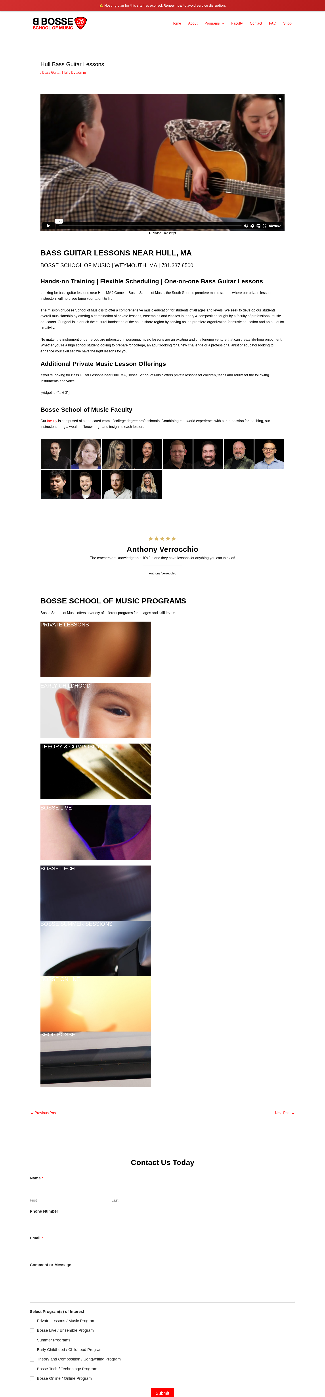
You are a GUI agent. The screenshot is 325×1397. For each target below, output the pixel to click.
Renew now (173, 5)
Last (115, 1200)
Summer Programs (53, 1340)
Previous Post (43, 1113)
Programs (212, 23)
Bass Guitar (51, 72)
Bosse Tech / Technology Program (67, 1369)
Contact (256, 23)
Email (36, 1238)
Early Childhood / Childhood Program (70, 1349)
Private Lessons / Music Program (66, 1321)
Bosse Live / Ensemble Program (65, 1330)
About (192, 23)
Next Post (285, 1113)
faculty (52, 421)
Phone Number (44, 1211)
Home (176, 23)
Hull (65, 72)
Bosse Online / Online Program (64, 1378)
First (33, 1200)
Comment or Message (50, 1265)
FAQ (272, 23)
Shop (287, 23)
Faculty (237, 23)
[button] (222, 23)
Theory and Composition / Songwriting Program (79, 1359)
